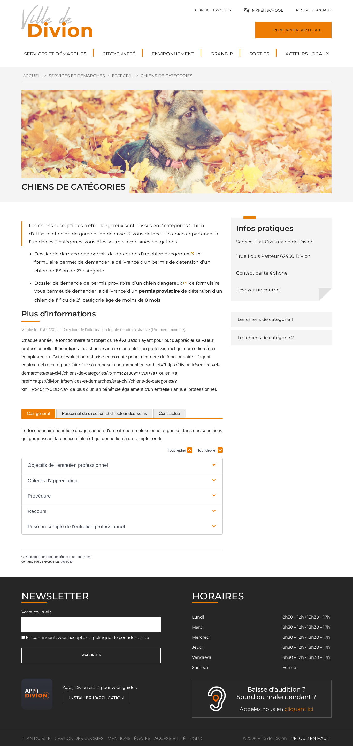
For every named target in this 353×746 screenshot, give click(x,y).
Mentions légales (129, 738)
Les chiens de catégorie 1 (265, 319)
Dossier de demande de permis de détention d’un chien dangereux (111, 253)
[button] (122, 465)
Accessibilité (170, 738)
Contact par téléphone (262, 273)
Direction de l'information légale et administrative (58, 557)
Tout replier (177, 450)
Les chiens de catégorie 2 (265, 337)
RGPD (196, 738)
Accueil (32, 75)
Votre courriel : (36, 611)
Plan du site (36, 738)
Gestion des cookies (79, 738)
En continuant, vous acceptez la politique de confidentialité (87, 637)
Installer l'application (96, 697)
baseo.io (67, 561)
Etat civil (123, 75)
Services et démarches (77, 75)
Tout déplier (207, 450)
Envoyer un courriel (258, 289)
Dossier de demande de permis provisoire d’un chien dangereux (108, 283)
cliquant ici (299, 709)
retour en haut (310, 738)
